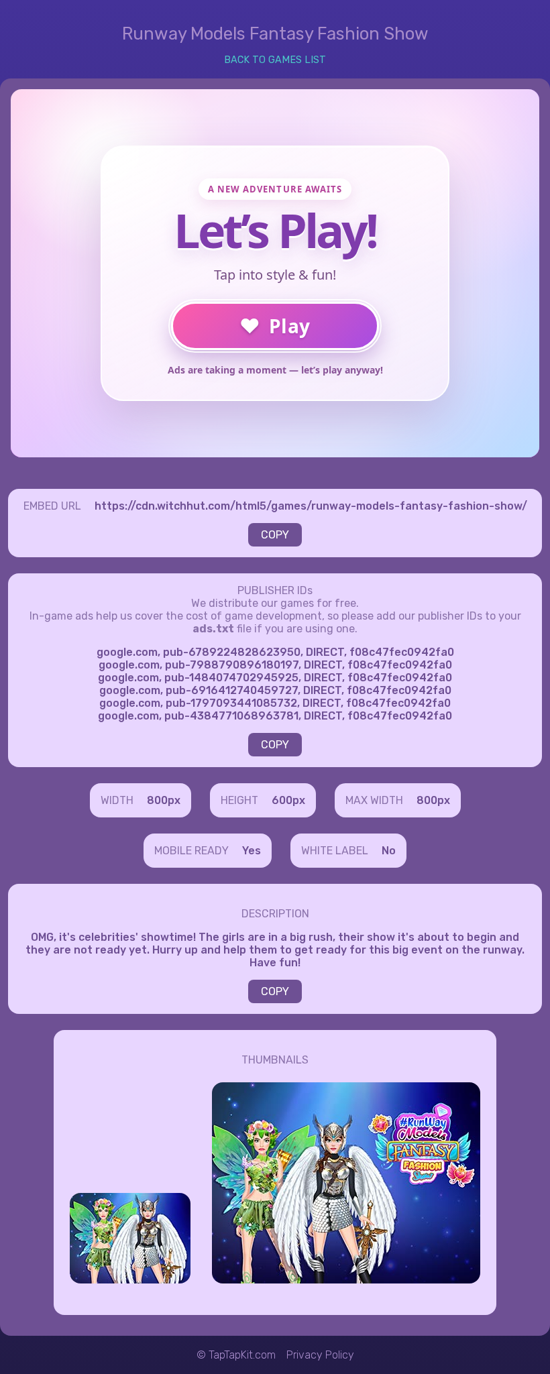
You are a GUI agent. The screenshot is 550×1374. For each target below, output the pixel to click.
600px (288, 800)
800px (163, 800)
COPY (275, 534)
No (389, 850)
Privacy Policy (320, 1355)
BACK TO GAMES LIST (275, 60)
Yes (251, 850)
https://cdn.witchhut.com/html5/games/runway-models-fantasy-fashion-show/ (311, 506)
